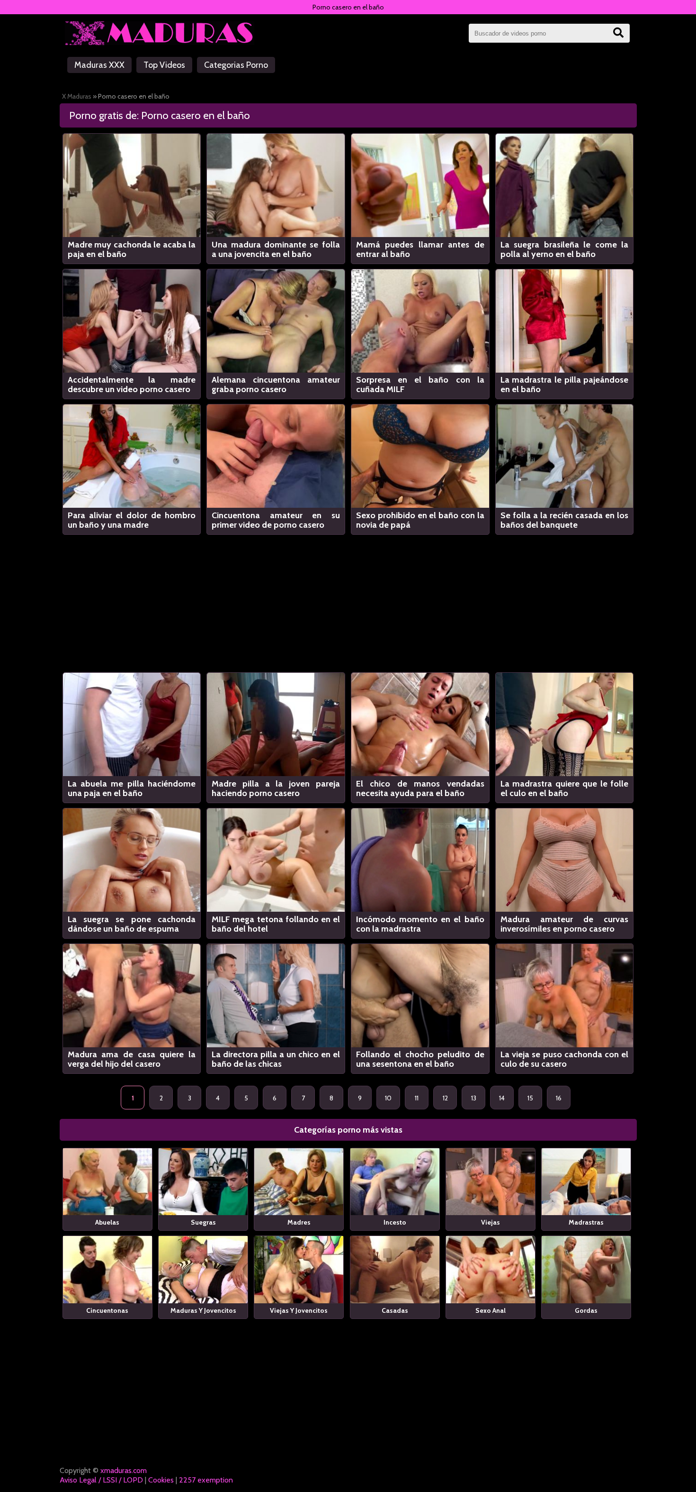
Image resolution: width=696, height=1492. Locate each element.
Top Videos (164, 65)
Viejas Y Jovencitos (299, 1310)
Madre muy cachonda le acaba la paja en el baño (132, 249)
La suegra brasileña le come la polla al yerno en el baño (564, 249)
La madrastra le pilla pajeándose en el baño (564, 384)
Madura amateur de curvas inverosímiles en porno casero (564, 924)
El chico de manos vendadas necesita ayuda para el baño (420, 788)
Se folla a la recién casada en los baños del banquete (564, 520)
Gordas (586, 1310)
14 (502, 1098)
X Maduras (76, 96)
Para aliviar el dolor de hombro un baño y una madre (132, 520)
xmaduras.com (123, 1470)
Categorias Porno (236, 65)
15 (530, 1098)
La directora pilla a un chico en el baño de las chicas (276, 1059)
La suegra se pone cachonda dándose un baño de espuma (132, 924)
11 (417, 1098)
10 (388, 1098)
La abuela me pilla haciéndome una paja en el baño (132, 788)
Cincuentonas (107, 1310)
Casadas (395, 1310)
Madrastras (586, 1222)
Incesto (395, 1222)
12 (445, 1098)
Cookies (161, 1479)
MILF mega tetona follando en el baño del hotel (276, 924)
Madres (299, 1222)
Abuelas (107, 1222)
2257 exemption (206, 1479)
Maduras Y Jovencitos (203, 1310)
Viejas (490, 1222)
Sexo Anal (490, 1310)
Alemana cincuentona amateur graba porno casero (276, 384)
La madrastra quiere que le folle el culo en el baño (564, 788)
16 (559, 1098)
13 (473, 1098)
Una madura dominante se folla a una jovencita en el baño (276, 249)
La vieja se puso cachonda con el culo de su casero (564, 1059)
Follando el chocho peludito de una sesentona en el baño (420, 1059)
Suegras (203, 1222)
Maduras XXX (99, 65)
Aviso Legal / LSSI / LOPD (101, 1479)
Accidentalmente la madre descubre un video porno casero (132, 384)
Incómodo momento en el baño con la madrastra (420, 924)
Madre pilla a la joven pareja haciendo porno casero (276, 788)
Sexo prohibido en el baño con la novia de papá (420, 520)
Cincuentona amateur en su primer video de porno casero (276, 520)
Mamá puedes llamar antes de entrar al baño (420, 249)
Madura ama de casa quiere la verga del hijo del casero (132, 1059)
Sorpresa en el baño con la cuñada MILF (420, 384)
